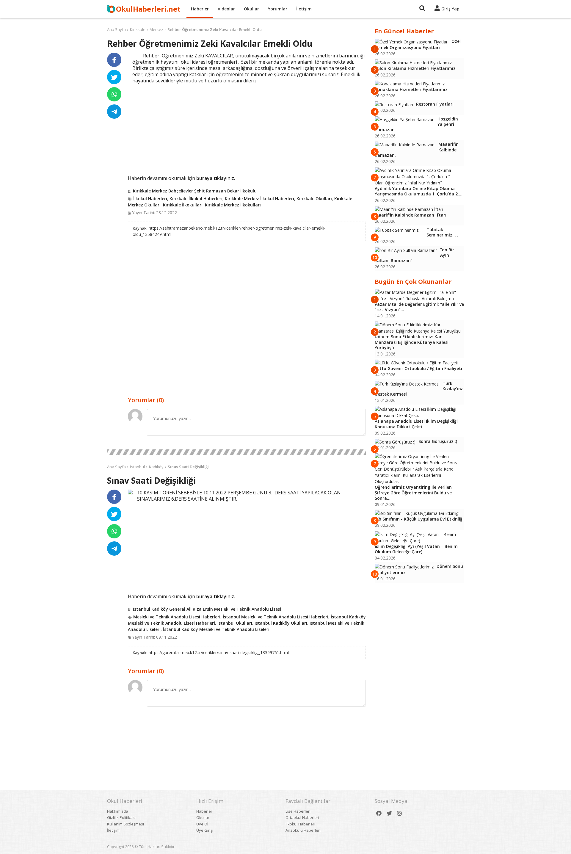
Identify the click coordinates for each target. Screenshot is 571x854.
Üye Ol (202, 824)
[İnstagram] (399, 813)
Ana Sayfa (116, 29)
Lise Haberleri (298, 811)
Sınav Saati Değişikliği (188, 466)
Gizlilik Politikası (121, 817)
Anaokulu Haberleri (303, 830)
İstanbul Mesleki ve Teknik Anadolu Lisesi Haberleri (275, 617)
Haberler (200, 9)
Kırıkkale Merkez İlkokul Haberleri (259, 198)
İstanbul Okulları (234, 623)
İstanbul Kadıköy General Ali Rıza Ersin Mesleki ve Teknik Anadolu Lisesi (207, 609)
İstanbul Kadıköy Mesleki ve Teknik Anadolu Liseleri (216, 629)
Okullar (251, 9)
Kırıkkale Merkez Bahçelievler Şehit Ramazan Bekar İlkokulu (195, 191)
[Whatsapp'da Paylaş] (114, 94)
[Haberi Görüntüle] (130, 492)
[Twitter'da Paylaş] (114, 77)
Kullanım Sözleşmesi (125, 824)
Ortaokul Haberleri (302, 817)
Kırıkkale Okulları (314, 198)
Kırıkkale (137, 29)
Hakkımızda (117, 811)
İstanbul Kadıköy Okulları (281, 623)
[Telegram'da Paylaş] (114, 111)
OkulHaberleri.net (148, 9)
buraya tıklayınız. (215, 178)
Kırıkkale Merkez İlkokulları (233, 205)
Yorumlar (277, 9)
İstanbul (137, 466)
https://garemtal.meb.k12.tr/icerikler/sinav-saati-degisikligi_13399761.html (219, 652)
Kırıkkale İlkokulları (183, 205)
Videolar (226, 9)
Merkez (156, 29)
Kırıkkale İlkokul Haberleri (196, 198)
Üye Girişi (204, 830)
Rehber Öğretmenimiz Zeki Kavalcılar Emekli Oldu (214, 29)
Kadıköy (156, 466)
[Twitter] (389, 813)
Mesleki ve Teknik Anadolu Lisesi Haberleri (176, 617)
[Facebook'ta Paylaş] (114, 60)
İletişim (304, 9)
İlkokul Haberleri (150, 198)
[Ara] (422, 9)
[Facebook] (379, 813)
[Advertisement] (247, 128)
